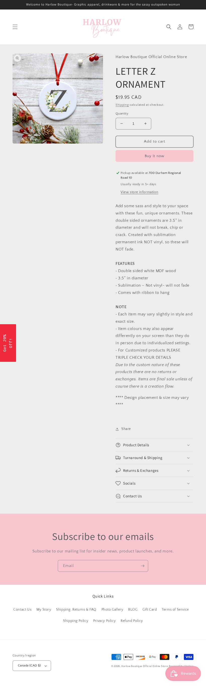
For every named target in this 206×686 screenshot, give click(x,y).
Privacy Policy (104, 621)
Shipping (122, 104)
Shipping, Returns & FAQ (76, 610)
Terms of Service (175, 610)
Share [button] (126, 429)
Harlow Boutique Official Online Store (144, 666)
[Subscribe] (142, 566)
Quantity (122, 113)
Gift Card (149, 610)
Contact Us (22, 610)
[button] (15, 26)
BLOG (132, 610)
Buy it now (154, 156)
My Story (43, 610)
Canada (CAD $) (29, 665)
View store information (139, 192)
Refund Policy (132, 621)
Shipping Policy (75, 621)
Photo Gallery (112, 610)
